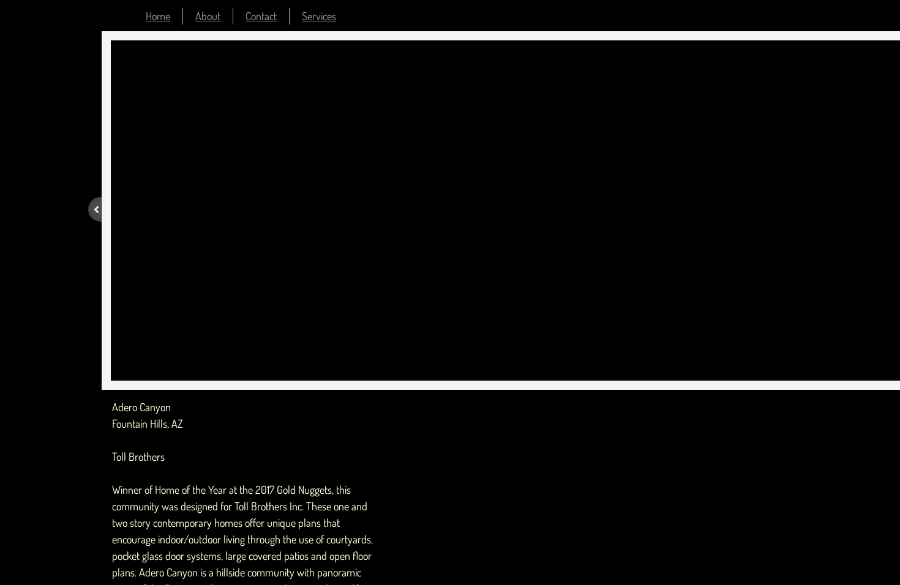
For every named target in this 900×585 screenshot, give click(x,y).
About (207, 16)
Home (158, 16)
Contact (261, 16)
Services (319, 16)
